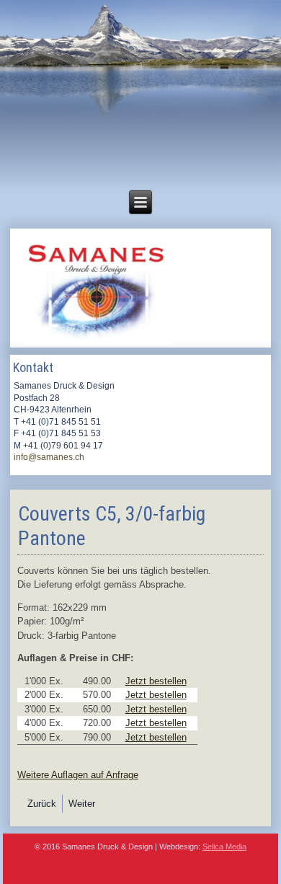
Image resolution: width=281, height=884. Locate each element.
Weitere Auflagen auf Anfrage (77, 774)
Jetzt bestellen (156, 681)
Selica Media (224, 846)
